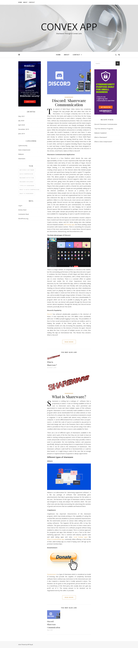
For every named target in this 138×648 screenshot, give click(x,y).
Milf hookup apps (69, 224)
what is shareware (27, 193)
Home (20, 2)
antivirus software (27, 170)
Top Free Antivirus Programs (103, 128)
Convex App (69, 26)
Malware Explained (100, 133)
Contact (32, 2)
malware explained (27, 181)
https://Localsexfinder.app (55, 539)
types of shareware (27, 185)
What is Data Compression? (103, 141)
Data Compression (24, 150)
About (25, 2)
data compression (26, 174)
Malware (21, 154)
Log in (20, 205)
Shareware (21, 158)
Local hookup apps (80, 537)
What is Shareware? (69, 396)
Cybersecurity (22, 145)
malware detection (27, 177)
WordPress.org (23, 218)
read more (69, 342)
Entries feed (22, 210)
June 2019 (21, 133)
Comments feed (23, 214)
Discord (49, 314)
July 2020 (21, 120)
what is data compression (29, 189)
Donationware (51, 574)
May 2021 (21, 116)
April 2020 (21, 125)
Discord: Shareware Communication (69, 102)
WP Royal (30, 644)
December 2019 (23, 129)
